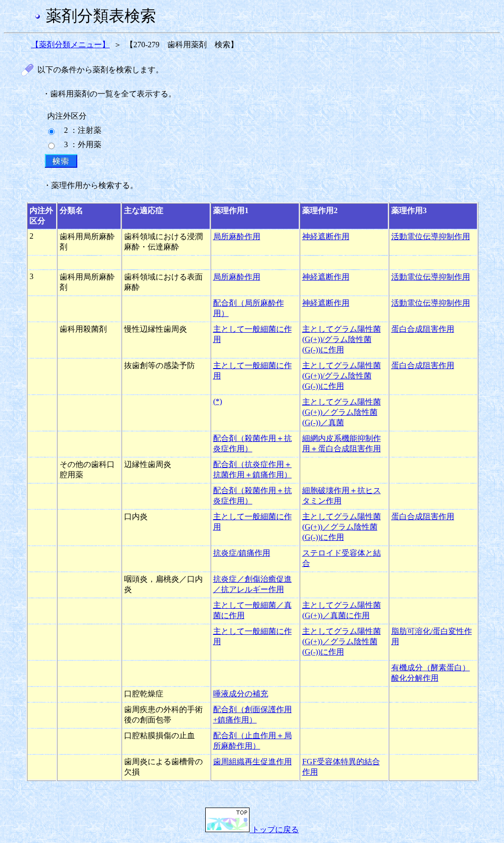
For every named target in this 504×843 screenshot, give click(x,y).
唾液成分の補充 (240, 693)
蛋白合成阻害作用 (422, 329)
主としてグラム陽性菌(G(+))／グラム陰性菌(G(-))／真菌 (341, 412)
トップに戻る (274, 829)
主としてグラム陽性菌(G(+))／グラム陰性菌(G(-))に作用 (341, 526)
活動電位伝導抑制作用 (430, 236)
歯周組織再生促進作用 (252, 761)
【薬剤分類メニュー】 (70, 44)
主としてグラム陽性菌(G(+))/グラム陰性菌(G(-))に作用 (341, 339)
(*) (217, 401)
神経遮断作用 (325, 236)
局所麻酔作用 (236, 236)
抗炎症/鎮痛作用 (241, 553)
